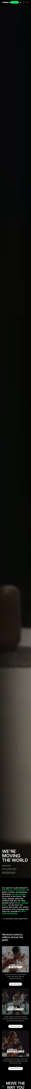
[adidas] (20, 2)
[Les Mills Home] (6, 2)
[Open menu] (27, 2)
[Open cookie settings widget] (3, 1086)
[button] (24, 2)
